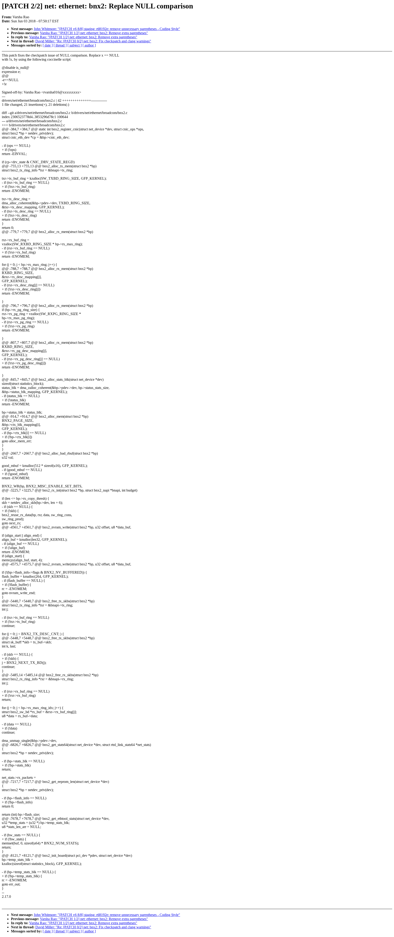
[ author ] (89, 45)
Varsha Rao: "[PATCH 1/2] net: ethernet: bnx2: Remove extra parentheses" (94, 33)
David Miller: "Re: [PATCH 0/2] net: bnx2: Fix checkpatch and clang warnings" (93, 41)
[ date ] (48, 45)
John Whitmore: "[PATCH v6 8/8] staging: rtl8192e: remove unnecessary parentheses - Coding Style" (107, 29)
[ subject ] (74, 45)
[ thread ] (60, 45)
